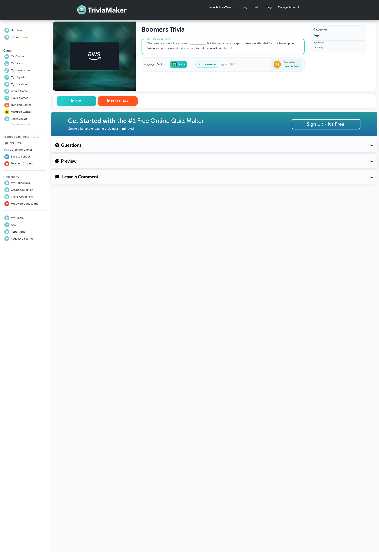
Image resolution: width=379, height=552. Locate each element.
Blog (269, 7)
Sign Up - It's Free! (326, 124)
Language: (149, 64)
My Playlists (18, 77)
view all (35, 137)
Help (256, 7)
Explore (20, 37)
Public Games (19, 97)
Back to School (20, 156)
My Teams (17, 63)
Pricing (243, 7)
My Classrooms (20, 70)
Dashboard (17, 30)
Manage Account (288, 7)
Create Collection (22, 189)
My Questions (19, 84)
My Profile (17, 217)
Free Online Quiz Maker (170, 120)
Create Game (19, 91)
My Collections (20, 182)
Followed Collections (24, 203)
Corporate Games (21, 149)
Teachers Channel (22, 163)
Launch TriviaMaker (221, 7)
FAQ (13, 224)
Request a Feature (22, 238)
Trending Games (21, 104)
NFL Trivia (16, 142)
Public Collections (22, 196)
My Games (17, 56)
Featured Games (21, 111)
